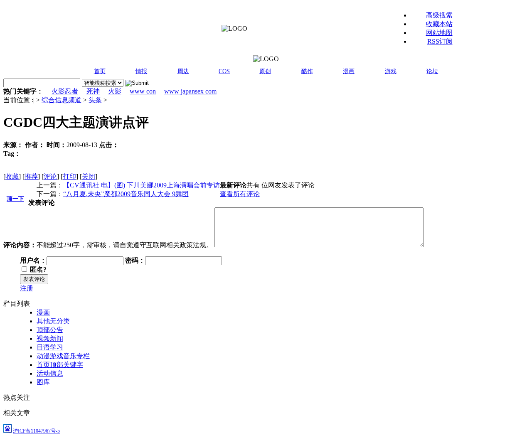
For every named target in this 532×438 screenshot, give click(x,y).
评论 (50, 176)
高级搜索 (439, 15)
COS (224, 71)
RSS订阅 (440, 41)
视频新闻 (50, 338)
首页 (100, 71)
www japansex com (190, 91)
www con (143, 91)
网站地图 (439, 32)
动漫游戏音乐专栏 (63, 355)
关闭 (88, 176)
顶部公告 (50, 329)
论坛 (432, 71)
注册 (26, 288)
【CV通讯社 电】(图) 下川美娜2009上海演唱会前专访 (141, 185)
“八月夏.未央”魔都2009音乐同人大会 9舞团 (126, 193)
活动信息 (50, 373)
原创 (265, 71)
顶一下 (15, 199)
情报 (141, 71)
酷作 (307, 71)
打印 (69, 176)
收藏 (12, 176)
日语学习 (50, 347)
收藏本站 (439, 23)
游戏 (391, 71)
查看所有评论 (240, 193)
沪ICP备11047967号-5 (36, 431)
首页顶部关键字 (60, 364)
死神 (93, 91)
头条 (95, 99)
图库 (43, 382)
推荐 (31, 176)
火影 (114, 91)
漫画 (349, 71)
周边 (183, 71)
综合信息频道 (61, 99)
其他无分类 (53, 321)
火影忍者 (65, 91)
